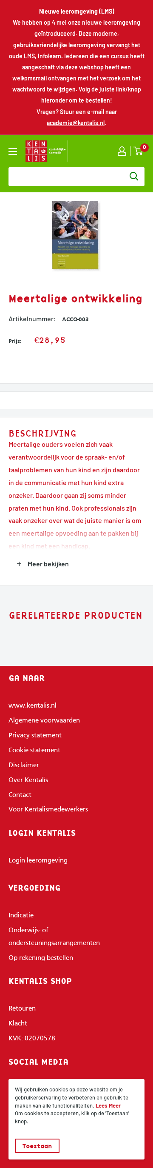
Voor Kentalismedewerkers (48, 809)
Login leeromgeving (38, 860)
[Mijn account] (122, 151)
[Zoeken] (133, 176)
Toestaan (37, 1146)
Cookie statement (34, 750)
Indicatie (21, 915)
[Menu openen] (12, 151)
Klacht (17, 1023)
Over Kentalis (28, 780)
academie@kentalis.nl (76, 122)
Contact (19, 795)
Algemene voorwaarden (44, 720)
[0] (138, 150)
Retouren (22, 1008)
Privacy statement (35, 735)
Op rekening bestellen (40, 958)
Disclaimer (23, 765)
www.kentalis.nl (32, 706)
